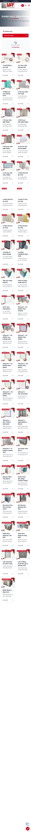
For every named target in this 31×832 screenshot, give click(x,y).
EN (25, 5)
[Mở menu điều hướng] (29, 5)
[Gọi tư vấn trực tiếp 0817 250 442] (28, 829)
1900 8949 (15, 1)
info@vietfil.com (6, 1)
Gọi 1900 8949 (15, 47)
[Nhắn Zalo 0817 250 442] (28, 823)
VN (22, 5)
